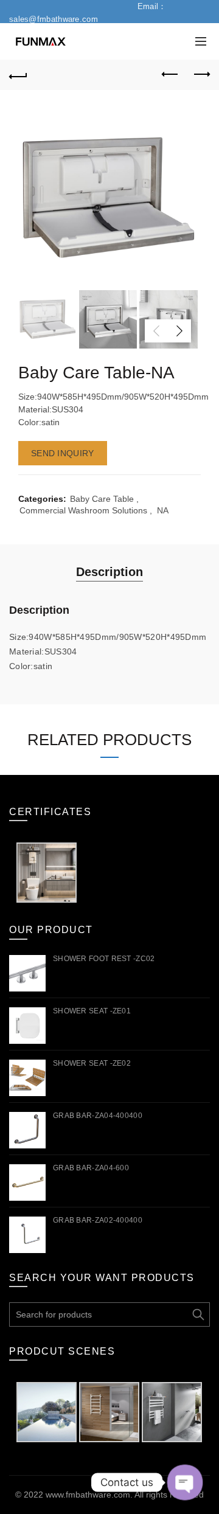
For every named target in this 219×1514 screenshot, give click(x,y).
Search (198, 1314)
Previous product (170, 75)
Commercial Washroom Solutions (83, 510)
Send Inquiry (62, 453)
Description (109, 571)
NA (163, 510)
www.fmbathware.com (88, 1494)
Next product (201, 75)
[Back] (18, 75)
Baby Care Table (102, 499)
